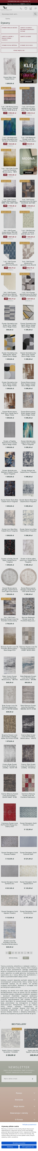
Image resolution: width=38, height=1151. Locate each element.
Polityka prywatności (30, 1124)
